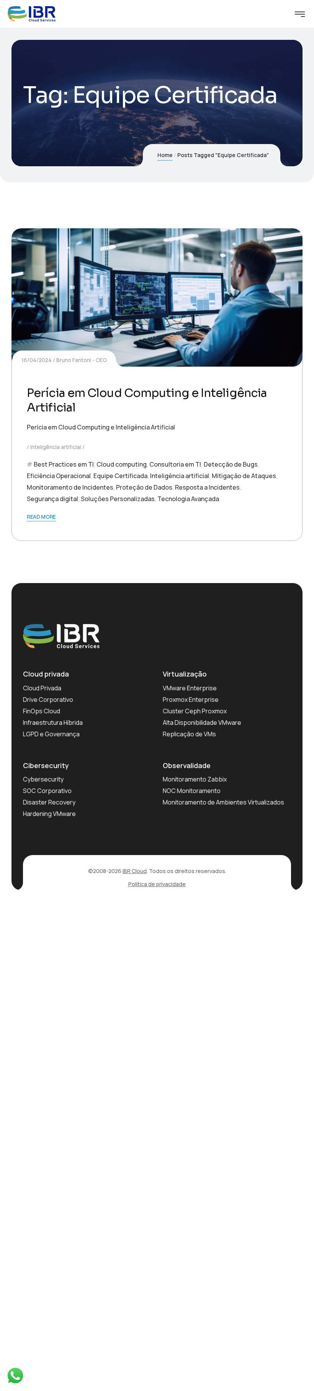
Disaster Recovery (49, 802)
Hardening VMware (49, 813)
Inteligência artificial (55, 447)
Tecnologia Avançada (188, 499)
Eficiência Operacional (59, 476)
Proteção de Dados (144, 487)
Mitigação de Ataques (244, 476)
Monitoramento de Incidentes (70, 487)
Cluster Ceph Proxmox (195, 711)
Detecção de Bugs (231, 464)
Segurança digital (52, 499)
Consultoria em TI (175, 464)
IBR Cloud (135, 871)
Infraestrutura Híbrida (53, 722)
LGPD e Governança (51, 734)
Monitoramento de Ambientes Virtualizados (223, 802)
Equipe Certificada (120, 476)
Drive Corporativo (48, 699)
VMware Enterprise (190, 688)
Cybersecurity (43, 779)
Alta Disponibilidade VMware (202, 722)
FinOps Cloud (41, 711)
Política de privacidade (157, 884)
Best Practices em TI (64, 464)
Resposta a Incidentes (207, 487)
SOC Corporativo (47, 790)
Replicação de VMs (189, 734)
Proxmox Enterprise (191, 699)
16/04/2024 (36, 360)
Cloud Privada (42, 688)
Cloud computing (121, 464)
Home (165, 155)
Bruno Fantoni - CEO (81, 360)
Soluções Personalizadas (118, 499)
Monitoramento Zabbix (195, 779)
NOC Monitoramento (192, 790)
